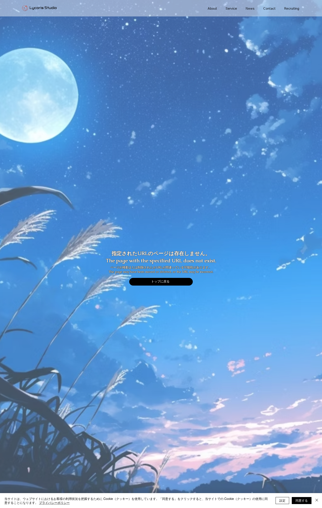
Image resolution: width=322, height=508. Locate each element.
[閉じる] (316, 500)
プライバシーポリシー (54, 502)
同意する (301, 500)
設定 (282, 500)
